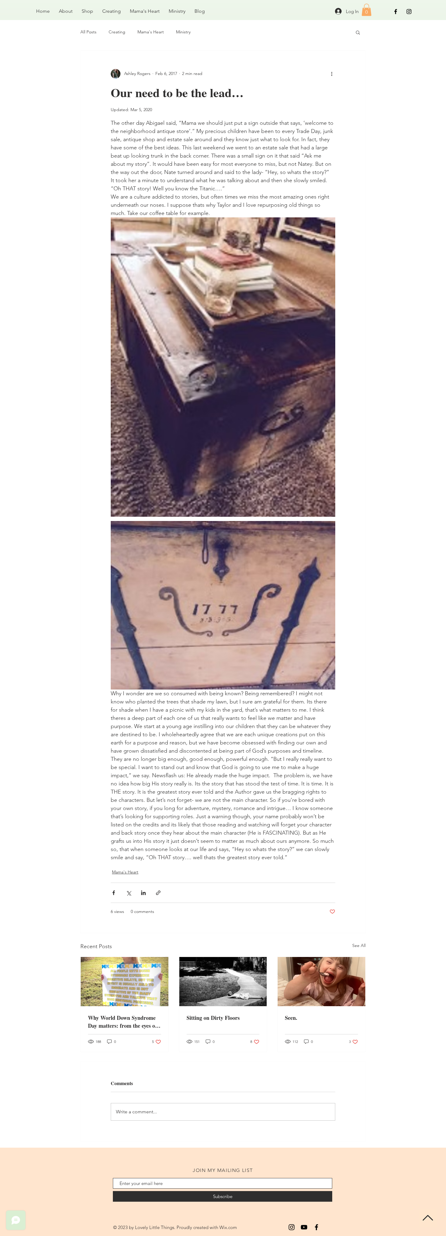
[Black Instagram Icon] (409, 11)
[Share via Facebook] (114, 893)
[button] (366, 10)
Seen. (291, 1018)
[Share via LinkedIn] (143, 893)
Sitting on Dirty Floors (213, 1018)
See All (359, 945)
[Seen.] (321, 981)
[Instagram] (292, 1227)
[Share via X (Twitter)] (128, 893)
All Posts (88, 32)
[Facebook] (316, 1227)
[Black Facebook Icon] (395, 11)
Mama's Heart (150, 32)
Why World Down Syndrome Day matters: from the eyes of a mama (122, 1022)
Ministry (183, 32)
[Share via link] (158, 893)
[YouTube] (304, 1227)
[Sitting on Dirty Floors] (223, 981)
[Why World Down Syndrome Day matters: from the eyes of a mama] (124, 981)
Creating (117, 32)
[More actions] (331, 73)
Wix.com (228, 1227)
